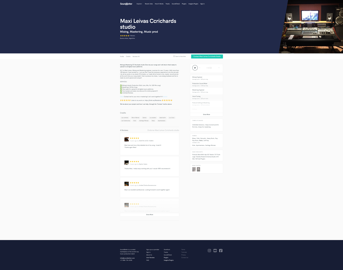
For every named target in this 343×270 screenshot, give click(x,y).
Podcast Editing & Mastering (201, 103)
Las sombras (124, 117)
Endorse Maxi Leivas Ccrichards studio (163, 130)
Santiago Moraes (143, 120)
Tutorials (184, 252)
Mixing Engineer (197, 77)
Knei (134, 120)
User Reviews (150, 257)
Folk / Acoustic (201, 138)
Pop (216, 138)
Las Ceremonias (125, 120)
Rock (201, 140)
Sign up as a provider (152, 249)
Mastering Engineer (198, 90)
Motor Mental (135, 117)
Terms (183, 249)
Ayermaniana (161, 120)
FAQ (147, 260)
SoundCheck (176, 4)
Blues (194, 138)
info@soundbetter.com (127, 258)
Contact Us (184, 257)
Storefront (167, 249)
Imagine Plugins (193, 4)
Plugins (184, 4)
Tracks (168, 4)
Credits (128, 56)
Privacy (183, 255)
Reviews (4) (136, 56)
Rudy (153, 120)
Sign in (202, 4)
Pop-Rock (195, 140)
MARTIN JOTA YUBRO (146, 141)
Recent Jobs (149, 4)
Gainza (144, 117)
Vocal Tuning (196, 96)
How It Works (159, 4)
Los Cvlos (171, 117)
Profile (122, 56)
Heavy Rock (210, 138)
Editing (194, 109)
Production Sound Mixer (199, 83)
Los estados (153, 117)
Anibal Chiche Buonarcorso (147, 185)
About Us (149, 255)
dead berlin (163, 117)
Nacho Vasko (143, 164)
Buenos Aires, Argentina (127, 38)
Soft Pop (206, 140)
